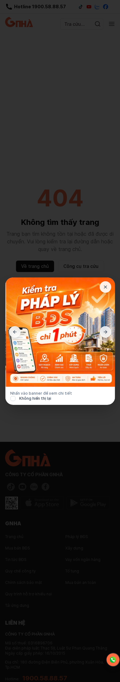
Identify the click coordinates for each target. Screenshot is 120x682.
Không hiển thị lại (35, 398)
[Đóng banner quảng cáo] (105, 287)
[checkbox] (12, 398)
